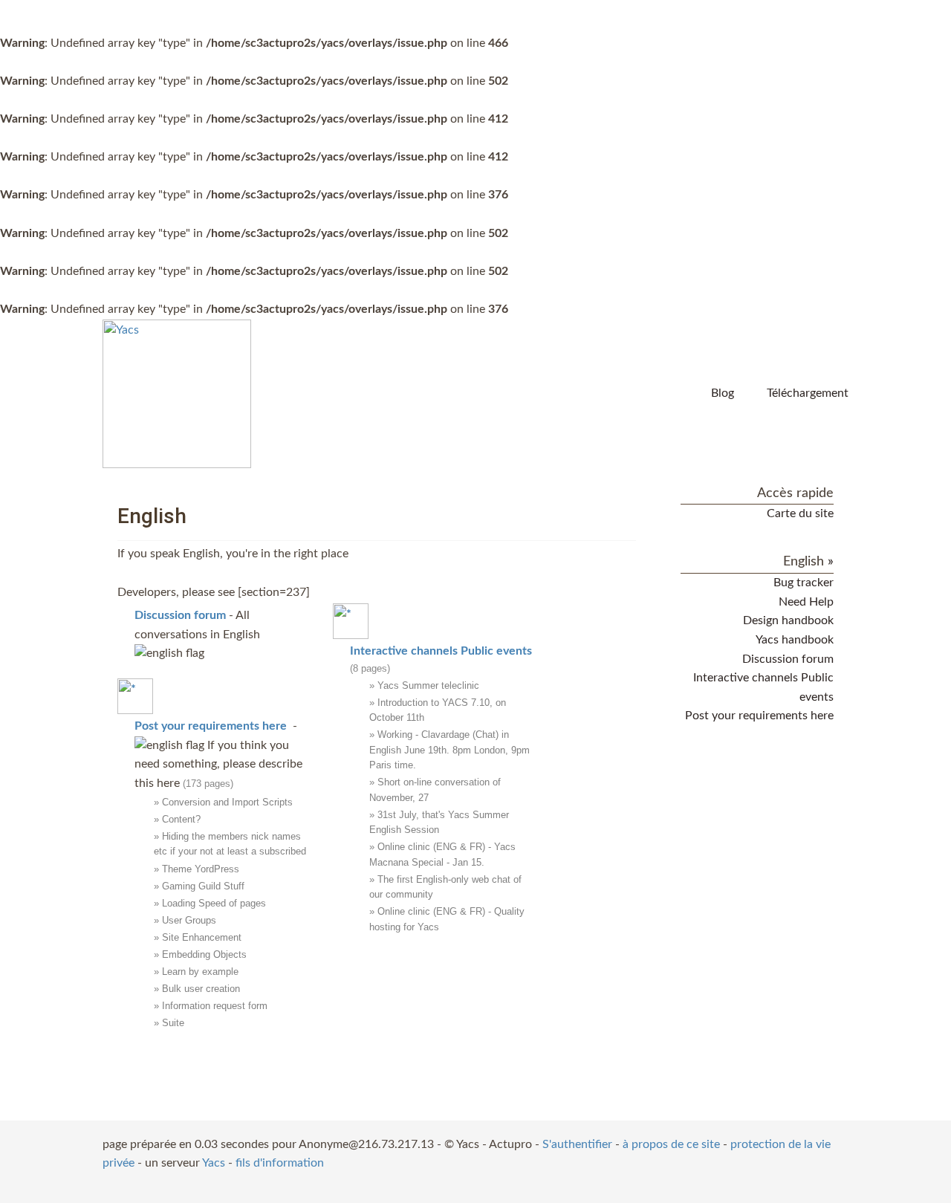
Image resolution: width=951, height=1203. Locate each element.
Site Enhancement (201, 937)
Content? (181, 819)
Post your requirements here (759, 716)
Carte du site (800, 513)
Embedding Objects (204, 954)
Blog (722, 393)
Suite (173, 1022)
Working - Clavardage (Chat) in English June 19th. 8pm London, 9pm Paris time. (449, 750)
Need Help (806, 602)
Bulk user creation (201, 988)
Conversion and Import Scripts (227, 802)
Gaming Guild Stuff (203, 886)
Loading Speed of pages (214, 903)
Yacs (213, 1163)
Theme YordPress (200, 869)
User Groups (189, 920)
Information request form (214, 1005)
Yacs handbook (795, 640)
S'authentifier (577, 1144)
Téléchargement (807, 393)
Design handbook (788, 620)
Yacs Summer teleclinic (428, 685)
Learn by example (200, 971)
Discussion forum (788, 659)
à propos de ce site (671, 1144)
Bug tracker (803, 582)
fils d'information (280, 1163)
